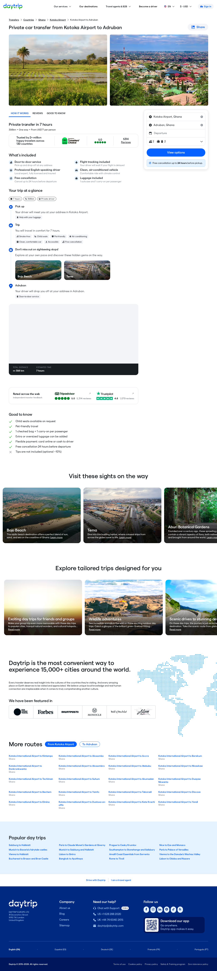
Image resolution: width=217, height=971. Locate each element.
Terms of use (119, 964)
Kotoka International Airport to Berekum (180, 756)
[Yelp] (180, 910)
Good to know (56, 113)
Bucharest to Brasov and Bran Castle (28, 858)
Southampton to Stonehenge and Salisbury (132, 849)
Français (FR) (154, 949)
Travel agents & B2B (116, 6)
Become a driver (148, 6)
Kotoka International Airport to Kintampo (31, 756)
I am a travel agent (121, 880)
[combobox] (176, 117)
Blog (62, 913)
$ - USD (184, 6)
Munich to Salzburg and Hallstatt (76, 849)
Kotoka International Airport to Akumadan (131, 779)
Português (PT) (201, 949)
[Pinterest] (166, 910)
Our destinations (88, 6)
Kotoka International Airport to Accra (128, 756)
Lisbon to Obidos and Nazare (174, 858)
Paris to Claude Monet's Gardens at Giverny (82, 845)
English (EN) (14, 949)
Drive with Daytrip (95, 880)
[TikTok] (173, 910)
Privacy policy (151, 964)
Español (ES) (60, 949)
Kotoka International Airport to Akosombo (81, 756)
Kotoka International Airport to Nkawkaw (180, 766)
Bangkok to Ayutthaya (71, 858)
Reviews (38, 113)
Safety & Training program (173, 964)
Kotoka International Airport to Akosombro (82, 766)
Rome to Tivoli (116, 858)
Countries (28, 19)
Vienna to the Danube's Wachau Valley (179, 854)
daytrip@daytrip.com (110, 925)
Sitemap (64, 925)
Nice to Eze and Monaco (172, 845)
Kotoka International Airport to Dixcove (179, 792)
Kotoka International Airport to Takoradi (130, 792)
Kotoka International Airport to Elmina (29, 802)
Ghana (41, 19)
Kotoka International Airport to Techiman (31, 779)
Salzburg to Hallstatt (20, 845)
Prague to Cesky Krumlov (122, 845)
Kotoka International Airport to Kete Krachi (131, 802)
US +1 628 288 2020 (109, 914)
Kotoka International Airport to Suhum (79, 779)
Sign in (207, 6)
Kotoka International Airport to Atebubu (129, 766)
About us (64, 908)
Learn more (56, 537)
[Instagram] (153, 910)
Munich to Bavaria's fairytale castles (28, 849)
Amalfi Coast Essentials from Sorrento (129, 854)
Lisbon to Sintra (67, 854)
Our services (60, 6)
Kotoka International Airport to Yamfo (79, 792)
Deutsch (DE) (107, 949)
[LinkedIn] (160, 910)
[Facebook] (146, 910)
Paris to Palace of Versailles (173, 849)
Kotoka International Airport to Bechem (30, 792)
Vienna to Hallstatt (18, 854)
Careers (64, 919)
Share (200, 27)
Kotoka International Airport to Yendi (178, 802)
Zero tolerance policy (198, 964)
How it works (19, 113)
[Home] (12, 6)
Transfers (14, 19)
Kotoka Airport (58, 19)
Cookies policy (135, 964)
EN (169, 6)
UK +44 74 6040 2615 (110, 919)
